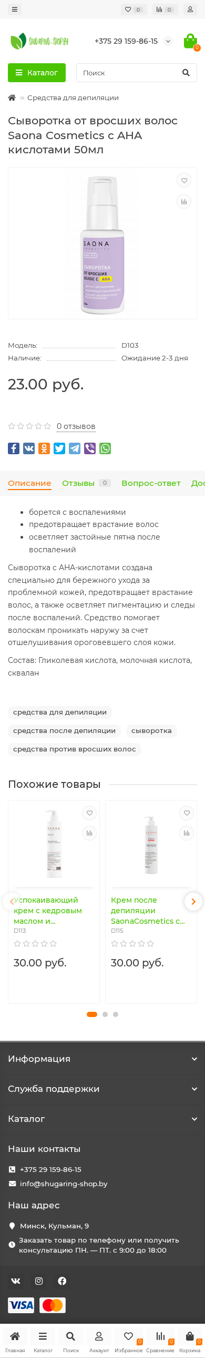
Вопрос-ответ (151, 483)
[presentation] (11, 902)
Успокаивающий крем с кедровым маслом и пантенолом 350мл (50, 910)
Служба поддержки (54, 1088)
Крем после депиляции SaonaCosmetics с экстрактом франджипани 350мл (145, 910)
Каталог (26, 1118)
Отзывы (84, 483)
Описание (30, 483)
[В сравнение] (184, 201)
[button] (92, 1014)
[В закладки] (184, 180)
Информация (39, 1058)
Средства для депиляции (73, 97)
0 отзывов (76, 426)
